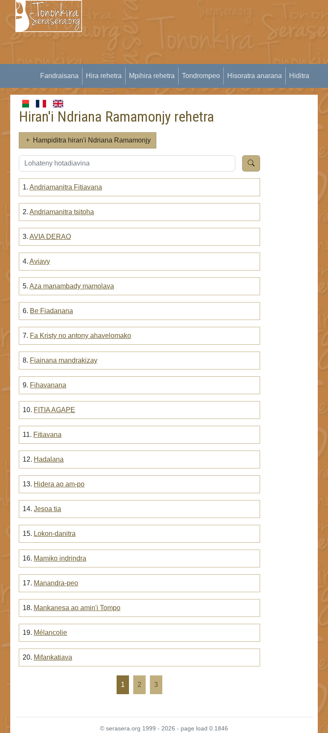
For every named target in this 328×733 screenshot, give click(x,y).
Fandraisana (59, 75)
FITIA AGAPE (54, 409)
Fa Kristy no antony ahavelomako (80, 335)
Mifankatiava (53, 657)
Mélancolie (50, 632)
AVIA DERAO (50, 236)
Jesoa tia (47, 508)
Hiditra (299, 75)
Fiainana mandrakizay (63, 360)
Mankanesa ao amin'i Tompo (77, 607)
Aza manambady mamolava (71, 286)
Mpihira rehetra (152, 75)
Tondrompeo (201, 75)
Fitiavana (47, 434)
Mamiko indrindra (60, 558)
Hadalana (49, 459)
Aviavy (39, 261)
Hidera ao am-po (59, 484)
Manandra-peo (56, 583)
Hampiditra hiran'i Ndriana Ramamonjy (91, 140)
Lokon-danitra (55, 533)
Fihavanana (48, 385)
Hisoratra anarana (254, 75)
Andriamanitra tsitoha (61, 211)
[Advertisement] (210, 59)
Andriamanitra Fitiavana (65, 187)
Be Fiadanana (51, 310)
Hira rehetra (104, 75)
